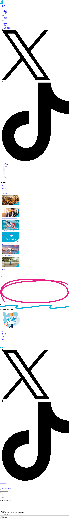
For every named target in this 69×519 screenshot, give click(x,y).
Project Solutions (4, 334)
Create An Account (6, 163)
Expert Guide (5, 10)
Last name (1, 492)
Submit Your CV (6, 164)
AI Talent (5, 24)
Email (1, 495)
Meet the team (5, 17)
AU (4, 167)
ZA (4, 180)
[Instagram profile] (2, 80)
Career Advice (5, 12)
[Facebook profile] (2, 349)
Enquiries (3, 336)
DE (4, 170)
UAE (5, 177)
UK (4, 178)
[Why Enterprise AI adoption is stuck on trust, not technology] (10, 204)
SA (4, 175)
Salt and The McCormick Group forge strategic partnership (9, 230)
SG (4, 176)
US (4, 179)
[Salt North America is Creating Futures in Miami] (10, 254)
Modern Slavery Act (4, 337)
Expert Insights (5, 11)
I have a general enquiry (9, 488)
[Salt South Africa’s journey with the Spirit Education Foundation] (10, 241)
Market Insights (5, 9)
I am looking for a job (3, 488)
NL (4, 173)
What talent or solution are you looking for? (6, 500)
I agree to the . (5, 514)
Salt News (5, 13)
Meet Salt (3, 331)
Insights (3, 6)
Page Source (1, 516)
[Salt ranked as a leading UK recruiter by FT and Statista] (10, 266)
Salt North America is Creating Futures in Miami (8, 255)
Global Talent (5, 23)
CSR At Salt (5, 18)
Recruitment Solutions (5, 332)
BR (4, 168)
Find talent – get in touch (7, 28)
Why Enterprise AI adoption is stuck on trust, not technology (9, 205)
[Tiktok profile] (35, 160)
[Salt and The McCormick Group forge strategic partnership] (10, 229)
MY (5, 172)
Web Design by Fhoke (3, 483)
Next (1, 276)
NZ (4, 174)
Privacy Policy (4, 335)
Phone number (2, 497)
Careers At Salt (5, 19)
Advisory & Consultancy (7, 27)
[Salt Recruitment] (1, 1)
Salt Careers (3, 339)
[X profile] (26, 79)
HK (4, 171)
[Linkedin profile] (2, 81)
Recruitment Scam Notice (5, 338)
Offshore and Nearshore (5, 333)
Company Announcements (5, 193)
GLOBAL (5, 166)
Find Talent (3, 5)
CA (4, 169)
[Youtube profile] (2, 401)
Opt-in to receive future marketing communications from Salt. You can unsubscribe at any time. (14, 512)
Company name (2, 494)
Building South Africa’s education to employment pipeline (9, 218)
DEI (2, 340)
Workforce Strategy (6, 25)
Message (1, 502)
